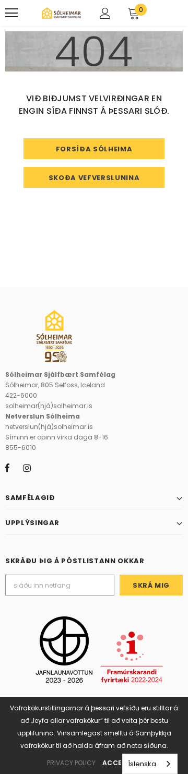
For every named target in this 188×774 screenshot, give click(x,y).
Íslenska (142, 764)
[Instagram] (26, 467)
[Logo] (61, 13)
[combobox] (150, 764)
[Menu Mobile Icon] (11, 13)
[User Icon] (105, 13)
